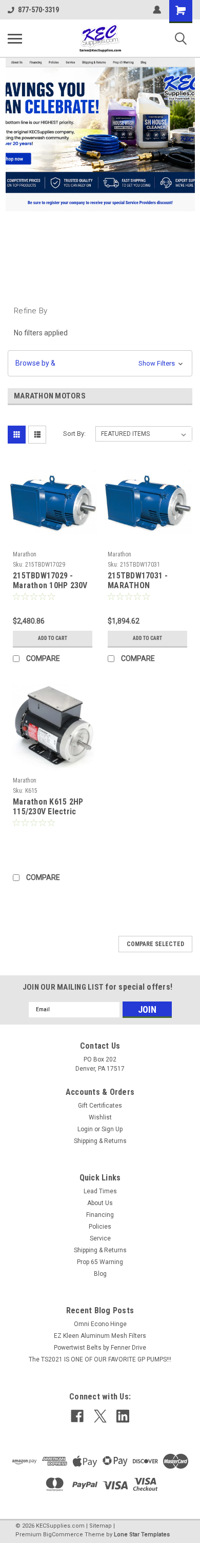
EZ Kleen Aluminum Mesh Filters (100, 1335)
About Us (100, 1203)
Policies (100, 1226)
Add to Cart (52, 638)
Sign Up (112, 1129)
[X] (100, 1416)
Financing (100, 1214)
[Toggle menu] (15, 38)
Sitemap (100, 1525)
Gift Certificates (100, 1105)
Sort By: (74, 433)
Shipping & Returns (100, 1141)
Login (85, 1129)
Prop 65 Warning (100, 1262)
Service (100, 1238)
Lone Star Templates (142, 1534)
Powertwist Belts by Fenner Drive (100, 1347)
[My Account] (157, 10)
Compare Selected (155, 944)
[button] (100, 363)
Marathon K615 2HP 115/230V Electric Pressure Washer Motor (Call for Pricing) (48, 807)
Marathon (24, 554)
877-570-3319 (38, 10)
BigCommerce (63, 1534)
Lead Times (100, 1191)
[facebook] (77, 1416)
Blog (100, 1273)
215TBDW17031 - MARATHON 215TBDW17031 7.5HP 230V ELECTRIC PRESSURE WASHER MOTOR (147, 581)
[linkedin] (122, 1416)
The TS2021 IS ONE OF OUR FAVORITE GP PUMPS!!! (100, 1359)
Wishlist (100, 1117)
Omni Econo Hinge (100, 1324)
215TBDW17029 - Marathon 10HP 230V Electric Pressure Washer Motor (50, 581)
